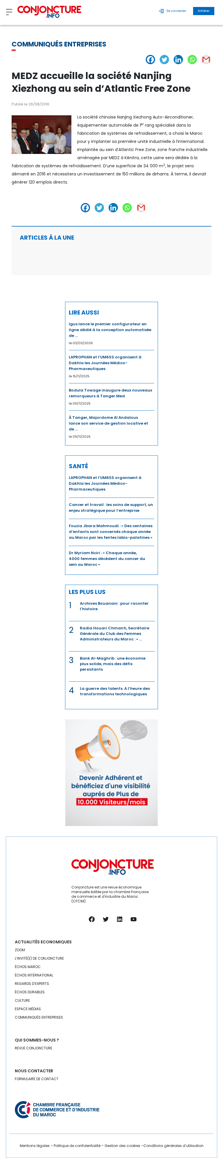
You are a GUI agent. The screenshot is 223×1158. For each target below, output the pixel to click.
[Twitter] (164, 59)
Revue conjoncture (33, 1048)
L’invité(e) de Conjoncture (39, 958)
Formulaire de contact (36, 1078)
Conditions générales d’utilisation (173, 1145)
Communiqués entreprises (59, 44)
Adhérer (204, 11)
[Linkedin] (178, 59)
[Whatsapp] (192, 59)
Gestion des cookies (122, 1145)
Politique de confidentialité (77, 1145)
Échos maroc (28, 966)
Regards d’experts (32, 983)
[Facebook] (150, 59)
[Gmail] (206, 59)
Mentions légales (35, 1145)
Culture (22, 1000)
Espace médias (28, 1008)
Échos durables (30, 992)
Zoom (20, 949)
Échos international (34, 975)
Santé (78, 466)
